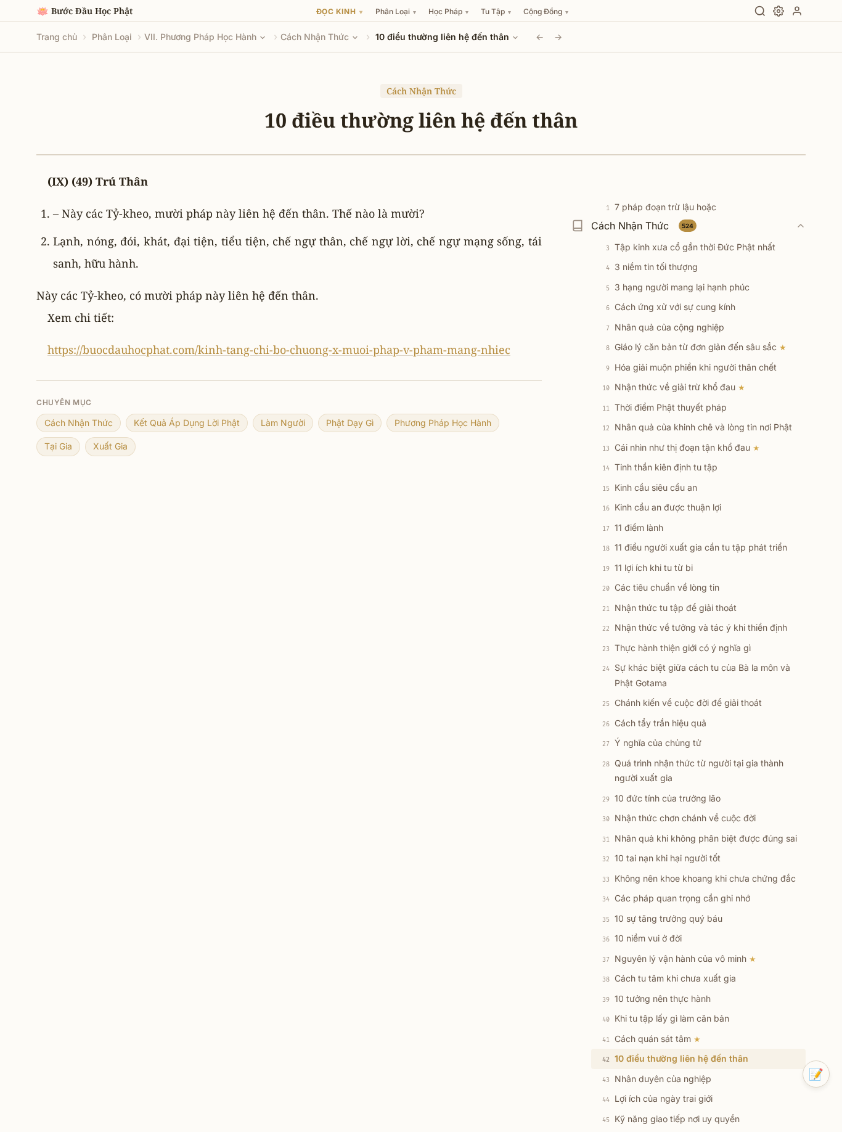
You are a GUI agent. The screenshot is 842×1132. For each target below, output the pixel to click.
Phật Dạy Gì (350, 422)
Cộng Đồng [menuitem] (545, 11)
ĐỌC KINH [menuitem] (339, 11)
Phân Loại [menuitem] (395, 11)
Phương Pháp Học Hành (442, 422)
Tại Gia (58, 446)
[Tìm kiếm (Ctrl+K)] (760, 11)
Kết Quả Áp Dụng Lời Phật (187, 422)
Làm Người (283, 422)
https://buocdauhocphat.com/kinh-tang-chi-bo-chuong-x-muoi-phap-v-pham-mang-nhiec (278, 349)
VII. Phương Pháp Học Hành (200, 36)
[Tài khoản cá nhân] (797, 11)
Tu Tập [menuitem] (496, 11)
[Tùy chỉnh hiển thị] (778, 11)
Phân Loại (112, 36)
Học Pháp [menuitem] (448, 11)
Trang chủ (56, 36)
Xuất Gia (110, 446)
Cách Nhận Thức (314, 36)
